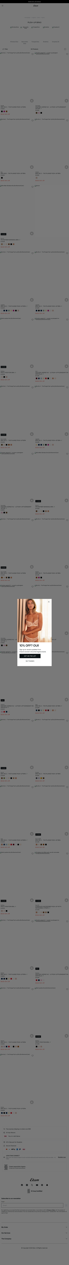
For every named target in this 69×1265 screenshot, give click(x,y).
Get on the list (30, 656)
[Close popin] (49, 602)
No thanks (30, 661)
